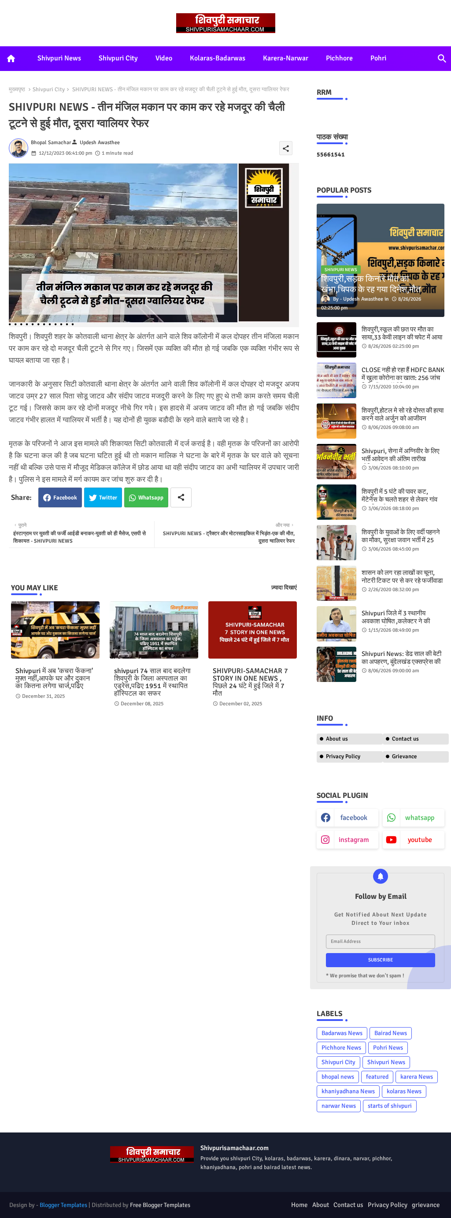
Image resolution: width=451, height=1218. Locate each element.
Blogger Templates (63, 1205)
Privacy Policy (343, 756)
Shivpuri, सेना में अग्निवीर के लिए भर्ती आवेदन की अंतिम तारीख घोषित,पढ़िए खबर (401, 459)
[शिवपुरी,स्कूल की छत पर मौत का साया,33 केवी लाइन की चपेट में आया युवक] (336, 340)
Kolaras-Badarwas (217, 58)
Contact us (405, 738)
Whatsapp (150, 497)
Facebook (65, 497)
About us (337, 738)
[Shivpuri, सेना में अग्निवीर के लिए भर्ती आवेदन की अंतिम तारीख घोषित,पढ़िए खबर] (336, 461)
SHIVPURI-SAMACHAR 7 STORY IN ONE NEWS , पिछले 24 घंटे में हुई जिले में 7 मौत (250, 682)
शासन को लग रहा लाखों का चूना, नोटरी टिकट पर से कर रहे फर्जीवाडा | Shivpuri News (402, 580)
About (320, 1205)
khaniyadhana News (348, 1091)
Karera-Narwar (285, 58)
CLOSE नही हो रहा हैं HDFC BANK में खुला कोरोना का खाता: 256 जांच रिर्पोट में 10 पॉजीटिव (403, 378)
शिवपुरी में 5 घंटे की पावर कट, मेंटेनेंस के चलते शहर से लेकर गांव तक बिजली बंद (399, 499)
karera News (416, 1076)
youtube (420, 839)
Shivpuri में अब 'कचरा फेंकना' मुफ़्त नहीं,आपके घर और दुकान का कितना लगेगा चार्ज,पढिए (54, 678)
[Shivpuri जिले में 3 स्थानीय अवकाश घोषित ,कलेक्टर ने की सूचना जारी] (336, 623)
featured (377, 1076)
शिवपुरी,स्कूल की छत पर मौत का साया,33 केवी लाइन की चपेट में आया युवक (402, 337)
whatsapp (419, 817)
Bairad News (390, 1033)
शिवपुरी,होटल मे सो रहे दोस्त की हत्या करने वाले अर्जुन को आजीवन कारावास (403, 418)
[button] (442, 58)
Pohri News (388, 1047)
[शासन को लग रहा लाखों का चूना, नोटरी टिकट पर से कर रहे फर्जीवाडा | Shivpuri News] (336, 583)
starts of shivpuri (390, 1106)
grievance (426, 1205)
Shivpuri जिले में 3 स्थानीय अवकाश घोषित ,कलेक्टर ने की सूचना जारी (396, 621)
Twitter (108, 497)
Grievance (404, 756)
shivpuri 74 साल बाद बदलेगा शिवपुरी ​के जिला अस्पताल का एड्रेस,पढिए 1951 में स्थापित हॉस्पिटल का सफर (152, 682)
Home (299, 1205)
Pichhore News (341, 1047)
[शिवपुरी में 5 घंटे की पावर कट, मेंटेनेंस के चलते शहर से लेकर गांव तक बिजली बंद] (336, 502)
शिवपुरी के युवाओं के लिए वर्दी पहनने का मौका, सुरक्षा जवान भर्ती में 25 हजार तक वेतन (401, 540)
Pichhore (339, 58)
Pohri (378, 58)
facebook (353, 817)
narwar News (339, 1106)
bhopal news (338, 1076)
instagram (354, 839)
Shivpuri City (118, 58)
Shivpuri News (59, 58)
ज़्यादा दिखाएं (284, 587)
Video (163, 58)
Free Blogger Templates (160, 1205)
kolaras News (404, 1091)
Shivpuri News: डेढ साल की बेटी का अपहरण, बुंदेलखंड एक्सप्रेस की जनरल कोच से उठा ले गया (401, 662)
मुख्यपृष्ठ (17, 89)
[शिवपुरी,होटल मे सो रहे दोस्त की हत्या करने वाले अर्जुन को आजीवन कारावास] (336, 421)
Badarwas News (342, 1033)
